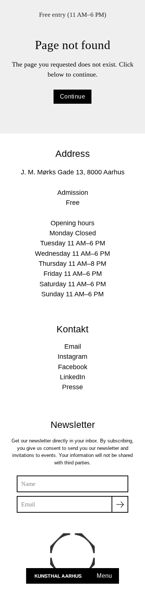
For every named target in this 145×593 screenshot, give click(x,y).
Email (72, 346)
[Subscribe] (120, 504)
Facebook (72, 367)
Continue (72, 96)
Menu (104, 576)
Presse (72, 387)
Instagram (72, 356)
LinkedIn (72, 377)
